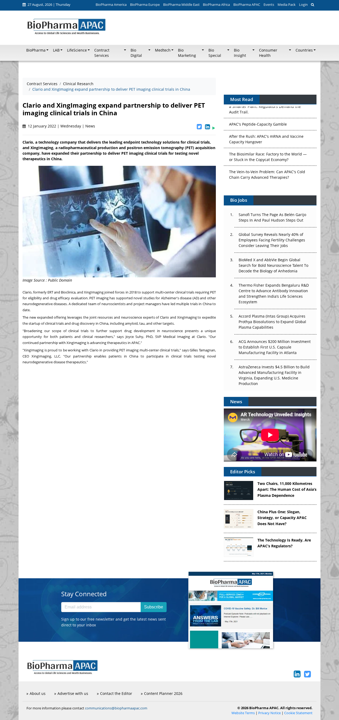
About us (38, 693)
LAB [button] (56, 50)
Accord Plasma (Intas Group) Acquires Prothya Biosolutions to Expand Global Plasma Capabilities (272, 322)
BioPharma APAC (246, 4)
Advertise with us (72, 693)
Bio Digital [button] (136, 53)
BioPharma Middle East (181, 4)
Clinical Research (78, 83)
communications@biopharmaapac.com (116, 708)
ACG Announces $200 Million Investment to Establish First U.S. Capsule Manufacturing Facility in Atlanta (275, 347)
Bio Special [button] (214, 53)
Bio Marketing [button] (187, 53)
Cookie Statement (298, 713)
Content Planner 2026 (163, 693)
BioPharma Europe (145, 4)
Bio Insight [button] (240, 53)
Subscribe (153, 607)
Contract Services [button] (101, 53)
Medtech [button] (163, 50)
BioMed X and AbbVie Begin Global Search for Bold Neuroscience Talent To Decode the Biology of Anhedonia (273, 265)
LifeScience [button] (77, 50)
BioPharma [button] (36, 50)
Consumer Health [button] (268, 53)
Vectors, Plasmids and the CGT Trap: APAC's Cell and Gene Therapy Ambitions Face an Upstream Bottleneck (267, 176)
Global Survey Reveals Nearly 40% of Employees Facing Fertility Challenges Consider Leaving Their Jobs (272, 240)
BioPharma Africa (216, 4)
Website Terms (243, 713)
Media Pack (287, 4)
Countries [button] (304, 50)
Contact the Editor (116, 693)
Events (269, 4)
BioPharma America (111, 4)
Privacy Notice (269, 713)
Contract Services (42, 83)
